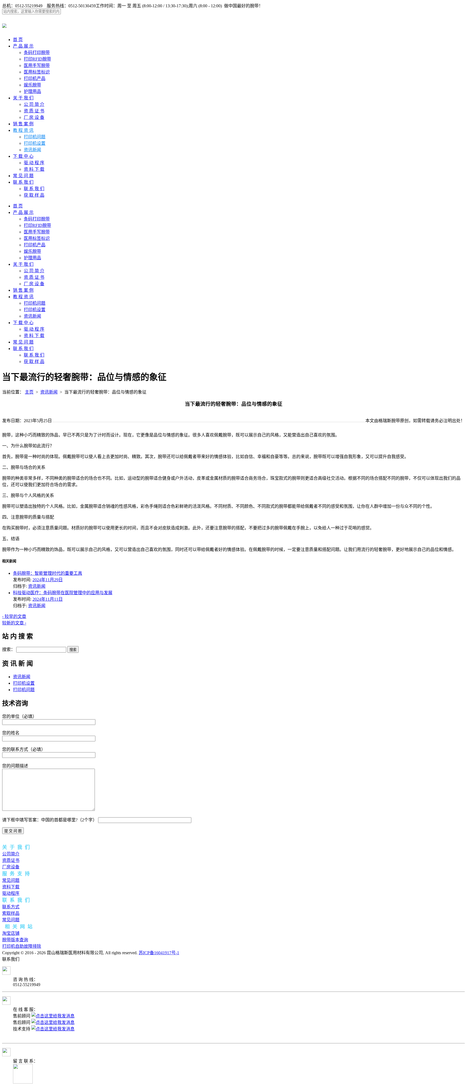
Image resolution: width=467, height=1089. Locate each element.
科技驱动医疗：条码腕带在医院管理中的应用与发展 (62, 592)
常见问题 (10, 880)
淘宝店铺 (10, 933)
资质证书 (10, 860)
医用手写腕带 (37, 65)
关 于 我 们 (23, 98)
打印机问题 (34, 137)
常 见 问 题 (23, 175)
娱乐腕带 (32, 85)
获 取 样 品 (34, 195)
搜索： (8, 649)
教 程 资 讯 (23, 130)
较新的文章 (14, 623)
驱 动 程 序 (34, 162)
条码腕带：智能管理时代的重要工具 (47, 573)
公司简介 (10, 854)
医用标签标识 (37, 72)
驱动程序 (10, 893)
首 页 (18, 39)
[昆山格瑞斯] (4, 25)
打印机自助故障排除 (21, 946)
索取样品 (10, 913)
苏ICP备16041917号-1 (159, 952)
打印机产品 (34, 78)
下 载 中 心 (23, 156)
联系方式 (10, 907)
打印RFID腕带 (37, 59)
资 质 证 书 (34, 111)
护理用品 (32, 91)
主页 (29, 392)
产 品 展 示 (23, 46)
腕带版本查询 (15, 939)
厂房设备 (10, 867)
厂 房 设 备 (34, 117)
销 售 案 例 (23, 124)
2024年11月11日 (47, 599)
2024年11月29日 (47, 579)
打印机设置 (34, 143)
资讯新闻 (32, 149)
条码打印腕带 (37, 52)
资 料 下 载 (34, 169)
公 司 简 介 (34, 104)
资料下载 (10, 887)
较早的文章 (14, 616)
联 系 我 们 (23, 182)
